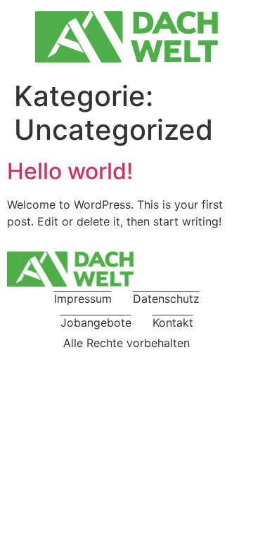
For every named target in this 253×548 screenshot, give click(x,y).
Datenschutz (166, 299)
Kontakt (173, 322)
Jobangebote (95, 322)
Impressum (83, 299)
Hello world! (70, 171)
